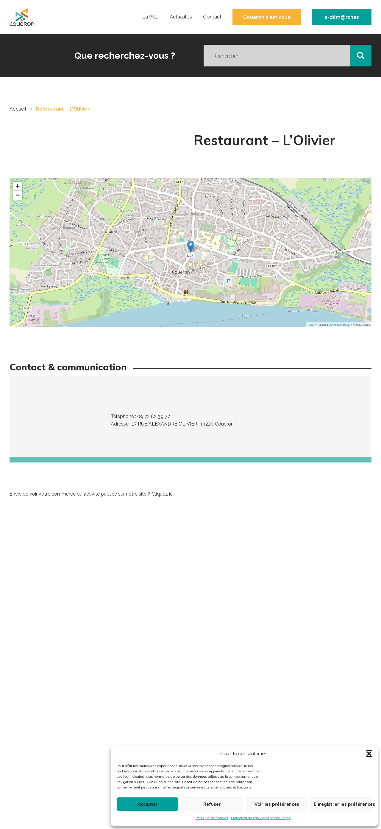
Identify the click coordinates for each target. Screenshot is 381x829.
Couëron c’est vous (266, 17)
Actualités (181, 17)
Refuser (212, 804)
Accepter (148, 804)
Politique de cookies (212, 818)
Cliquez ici (163, 494)
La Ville (150, 17)
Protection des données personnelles (261, 818)
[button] (369, 754)
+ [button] (18, 186)
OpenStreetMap (338, 324)
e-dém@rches (341, 17)
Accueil (18, 109)
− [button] (18, 195)
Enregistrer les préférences (343, 804)
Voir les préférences (276, 804)
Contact (212, 17)
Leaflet (312, 324)
